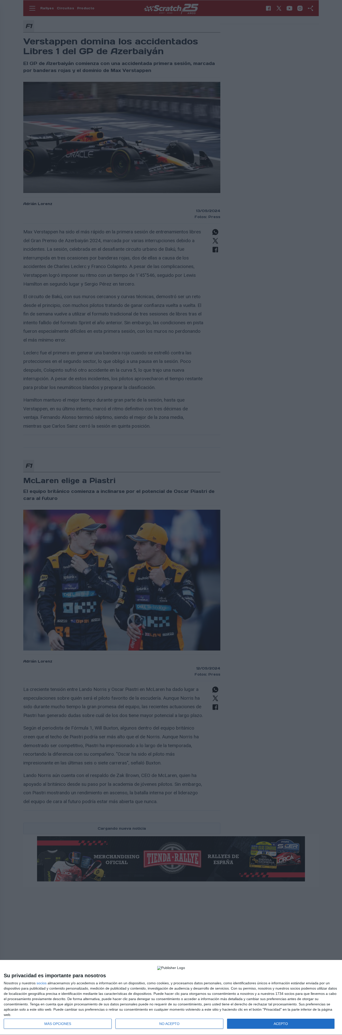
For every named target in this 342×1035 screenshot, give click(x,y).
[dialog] (171, 997)
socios (42, 983)
